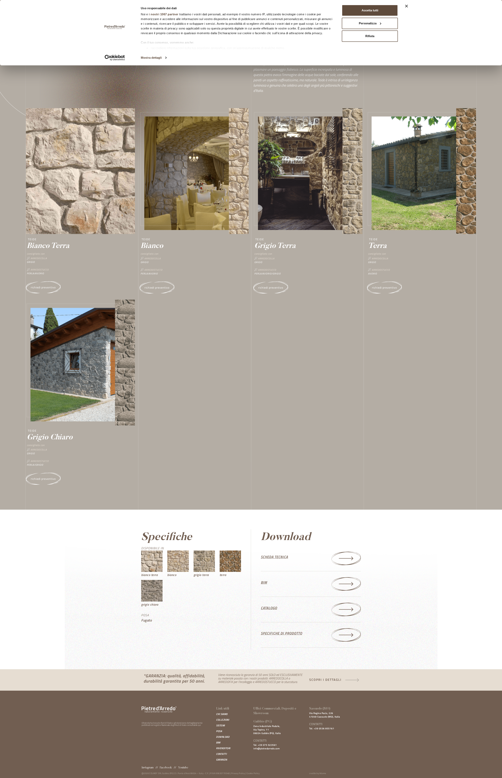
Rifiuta (369, 36)
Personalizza (367, 23)
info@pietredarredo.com (266, 748)
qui (199, 725)
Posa (219, 731)
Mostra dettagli (151, 57)
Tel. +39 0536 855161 (321, 728)
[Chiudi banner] (406, 6)
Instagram (148, 767)
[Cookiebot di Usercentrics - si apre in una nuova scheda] (115, 58)
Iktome (322, 773)
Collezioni (222, 720)
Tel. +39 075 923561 (265, 745)
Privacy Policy (238, 773)
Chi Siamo (222, 714)
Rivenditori (223, 748)
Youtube (183, 767)
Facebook (166, 767)
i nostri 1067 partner (163, 14)
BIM (218, 742)
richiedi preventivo (43, 287)
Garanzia (221, 760)
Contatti (221, 754)
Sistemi (220, 725)
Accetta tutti (370, 10)
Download (222, 737)
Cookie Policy (252, 773)
